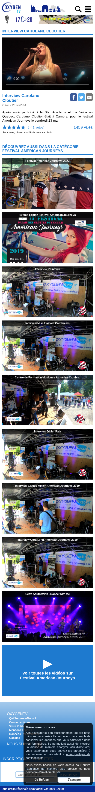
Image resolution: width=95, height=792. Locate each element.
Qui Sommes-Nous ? (22, 718)
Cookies (14, 738)
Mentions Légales (20, 730)
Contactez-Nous (19, 722)
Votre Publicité (18, 726)
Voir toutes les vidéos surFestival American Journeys (47, 675)
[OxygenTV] (13, 13)
